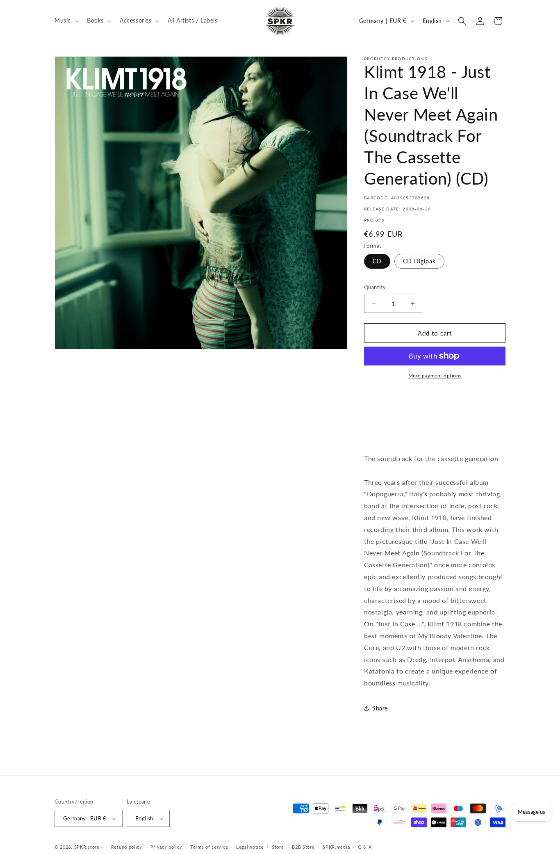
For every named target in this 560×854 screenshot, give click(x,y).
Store (278, 846)
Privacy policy (166, 846)
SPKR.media (336, 846)
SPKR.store (87, 846)
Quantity (375, 287)
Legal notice (250, 846)
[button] (66, 20)
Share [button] (380, 708)
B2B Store (303, 846)
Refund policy (126, 846)
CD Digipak (419, 261)
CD (377, 261)
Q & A (365, 846)
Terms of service (209, 846)
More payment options (435, 375)
